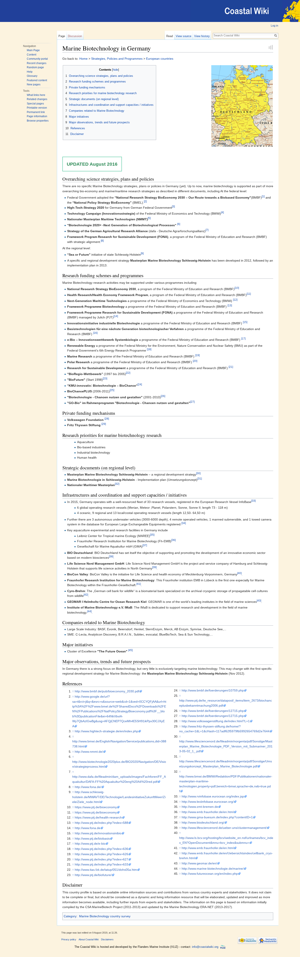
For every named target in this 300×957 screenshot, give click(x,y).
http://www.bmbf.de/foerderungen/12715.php (213, 711)
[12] (235, 299)
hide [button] (115, 69)
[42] (86, 594)
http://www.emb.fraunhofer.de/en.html (208, 812)
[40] (239, 573)
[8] (102, 240)
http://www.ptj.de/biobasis (92, 838)
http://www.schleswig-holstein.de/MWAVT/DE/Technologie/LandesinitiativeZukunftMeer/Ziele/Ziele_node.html (119, 797)
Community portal (37, 58)
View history (202, 36)
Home (83, 58)
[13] (230, 305)
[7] (207, 229)
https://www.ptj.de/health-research (98, 817)
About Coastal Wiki (89, 939)
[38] (111, 556)
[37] (145, 545)
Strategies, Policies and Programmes (117, 58)
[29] (103, 423)
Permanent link (36, 112)
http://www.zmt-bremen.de (200, 806)
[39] (154, 567)
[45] (130, 650)
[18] (149, 349)
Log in (274, 25)
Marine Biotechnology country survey (104, 916)
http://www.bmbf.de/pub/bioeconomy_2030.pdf (107, 691)
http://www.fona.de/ (88, 787)
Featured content (37, 80)
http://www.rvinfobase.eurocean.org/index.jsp (213, 796)
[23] (105, 378)
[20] (195, 361)
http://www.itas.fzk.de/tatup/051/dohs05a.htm (106, 869)
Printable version (37, 107)
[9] (142, 253)
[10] (237, 288)
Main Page (33, 50)
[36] (173, 540)
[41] (138, 583)
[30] (198, 473)
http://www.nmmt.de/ (89, 751)
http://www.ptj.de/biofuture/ (93, 875)
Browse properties (38, 120)
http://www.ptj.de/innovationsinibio (98, 833)
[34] (183, 523)
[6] (178, 224)
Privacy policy (68, 939)
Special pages (35, 103)
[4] (222, 212)
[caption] (242, 105)
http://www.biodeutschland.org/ (203, 822)
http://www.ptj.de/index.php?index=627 (101, 859)
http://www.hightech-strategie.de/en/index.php (106, 731)
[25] (112, 390)
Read (169, 36)
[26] (163, 396)
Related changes (37, 99)
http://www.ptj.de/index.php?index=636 (101, 849)
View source (183, 36)
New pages (33, 84)
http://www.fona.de (87, 828)
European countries (159, 58)
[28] (107, 418)
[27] (192, 401)
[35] (152, 534)
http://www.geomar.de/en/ (199, 863)
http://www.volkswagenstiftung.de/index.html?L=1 (216, 721)
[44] (89, 611)
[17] (243, 338)
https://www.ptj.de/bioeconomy (96, 807)
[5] (149, 218)
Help (30, 71)
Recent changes (36, 63)
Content (31, 54)
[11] (249, 293)
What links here (36, 95)
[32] (117, 483)
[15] (245, 322)
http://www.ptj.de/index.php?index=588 (101, 822)
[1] (263, 196)
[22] (128, 372)
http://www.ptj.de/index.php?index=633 (101, 864)
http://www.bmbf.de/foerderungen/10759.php (213, 690)
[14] (116, 316)
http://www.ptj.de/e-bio (90, 843)
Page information (37, 116)
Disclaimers (107, 939)
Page (61, 36)
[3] (173, 206)
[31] (199, 478)
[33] (253, 500)
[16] (95, 332)
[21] (231, 366)
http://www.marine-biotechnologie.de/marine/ (213, 868)
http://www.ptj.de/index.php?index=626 (101, 854)
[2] (145, 201)
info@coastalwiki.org (205, 946)
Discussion (75, 36)
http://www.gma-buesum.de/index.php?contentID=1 (217, 817)
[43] (259, 600)
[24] (139, 384)
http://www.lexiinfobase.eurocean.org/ (208, 801)
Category (70, 916)
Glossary (32, 75)
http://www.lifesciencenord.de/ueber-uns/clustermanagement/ (224, 828)
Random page (35, 67)
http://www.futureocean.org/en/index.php (210, 873)
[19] (197, 355)
